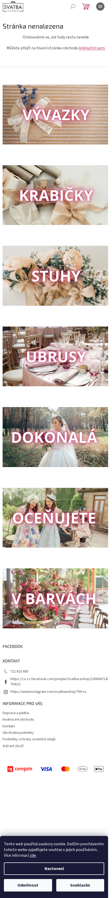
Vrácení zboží (13, 746)
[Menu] (100, 6)
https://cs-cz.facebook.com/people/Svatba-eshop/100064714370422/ (59, 681)
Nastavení (54, 869)
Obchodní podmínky (18, 732)
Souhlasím (80, 885)
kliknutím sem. (92, 48)
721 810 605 (19, 671)
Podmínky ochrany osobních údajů (29, 739)
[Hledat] (73, 6)
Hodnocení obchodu (18, 719)
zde (33, 855)
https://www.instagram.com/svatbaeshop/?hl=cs (48, 691)
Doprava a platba (16, 713)
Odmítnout (27, 885)
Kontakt (9, 726)
